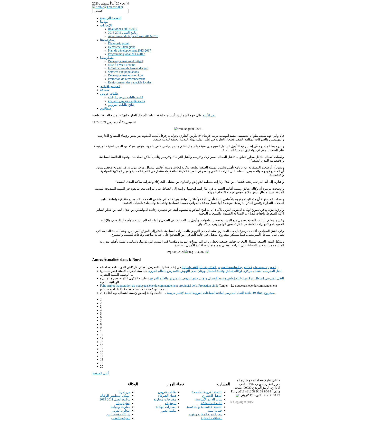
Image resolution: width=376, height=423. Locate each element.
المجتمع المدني (120, 418)
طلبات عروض (167, 392)
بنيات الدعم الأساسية (208, 399)
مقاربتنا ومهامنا (120, 407)
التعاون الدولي (121, 410)
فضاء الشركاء (167, 395)
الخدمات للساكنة (211, 403)
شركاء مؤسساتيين (118, 414)
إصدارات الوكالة (166, 407)
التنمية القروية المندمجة (207, 392)
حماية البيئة (215, 410)
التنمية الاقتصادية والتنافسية (204, 407)
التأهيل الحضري (212, 395)
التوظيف (170, 403)
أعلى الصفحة (100, 373)
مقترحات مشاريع (165, 399)
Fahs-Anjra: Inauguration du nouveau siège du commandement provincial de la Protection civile (159, 285)
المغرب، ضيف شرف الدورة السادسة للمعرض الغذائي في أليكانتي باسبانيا (229, 267)
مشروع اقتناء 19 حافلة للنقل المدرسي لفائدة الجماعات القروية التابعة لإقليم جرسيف (219, 292)
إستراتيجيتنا (123, 403)
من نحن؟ (124, 392)
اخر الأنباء (209, 115)
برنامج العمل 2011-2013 (115, 399)
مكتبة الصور (168, 410)
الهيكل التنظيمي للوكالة (115, 395)
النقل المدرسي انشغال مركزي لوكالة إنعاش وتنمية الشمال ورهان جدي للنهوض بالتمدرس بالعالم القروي (215, 271)
